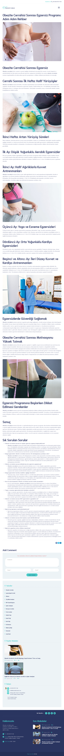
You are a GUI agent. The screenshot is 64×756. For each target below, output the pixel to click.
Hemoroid (8, 630)
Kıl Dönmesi (8, 624)
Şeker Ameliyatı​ (9, 605)
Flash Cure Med (30, 754)
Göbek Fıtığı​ (8, 615)
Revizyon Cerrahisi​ (10, 608)
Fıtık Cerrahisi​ (9, 612)
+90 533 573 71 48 (9, 734)
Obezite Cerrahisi (10, 590)
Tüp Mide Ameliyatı (10, 599)
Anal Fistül (8, 634)
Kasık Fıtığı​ (8, 618)
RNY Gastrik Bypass (10, 602)
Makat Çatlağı (9, 627)
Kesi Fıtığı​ (8, 621)
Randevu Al (48, 1)
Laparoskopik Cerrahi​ (10, 593)
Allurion (7, 596)
